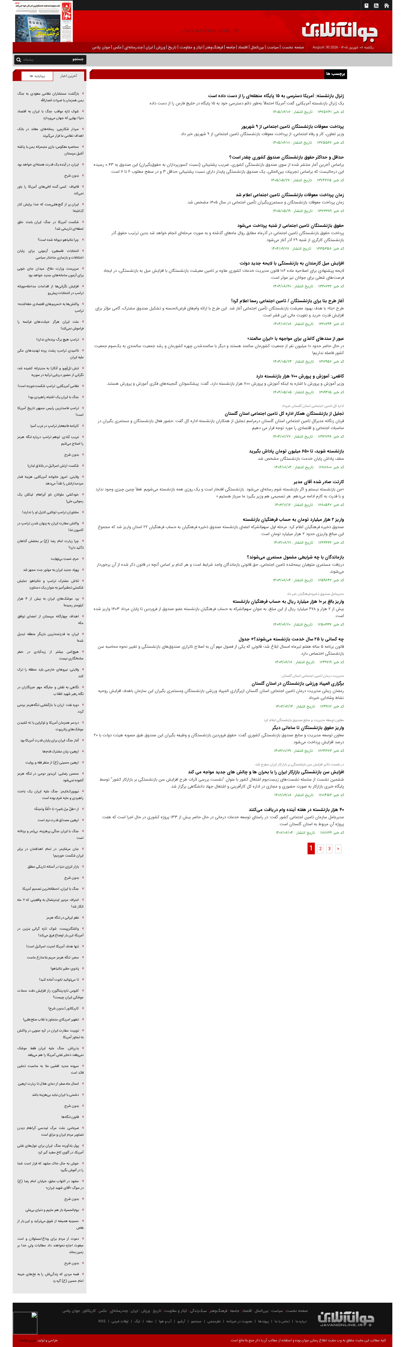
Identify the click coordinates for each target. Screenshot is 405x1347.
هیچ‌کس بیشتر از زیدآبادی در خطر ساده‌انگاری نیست (50, 655)
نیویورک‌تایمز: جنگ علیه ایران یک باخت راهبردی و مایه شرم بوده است (50, 795)
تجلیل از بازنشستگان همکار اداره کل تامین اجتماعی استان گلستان (284, 413)
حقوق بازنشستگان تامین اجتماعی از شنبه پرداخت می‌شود (290, 225)
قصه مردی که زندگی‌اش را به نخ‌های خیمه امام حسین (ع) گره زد (50, 1278)
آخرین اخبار (68, 76)
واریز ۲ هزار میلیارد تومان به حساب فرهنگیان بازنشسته (293, 519)
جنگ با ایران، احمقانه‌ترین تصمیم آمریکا (50, 889)
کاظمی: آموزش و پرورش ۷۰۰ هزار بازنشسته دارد (300, 376)
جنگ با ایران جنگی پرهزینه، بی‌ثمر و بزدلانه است (50, 835)
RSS (102, 1321)
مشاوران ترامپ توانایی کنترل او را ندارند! (50, 512)
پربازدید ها (37, 76)
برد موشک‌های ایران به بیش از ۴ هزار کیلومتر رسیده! (50, 602)
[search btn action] (18, 59)
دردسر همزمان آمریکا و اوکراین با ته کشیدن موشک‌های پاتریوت (50, 726)
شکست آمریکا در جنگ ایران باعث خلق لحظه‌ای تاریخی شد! (50, 226)
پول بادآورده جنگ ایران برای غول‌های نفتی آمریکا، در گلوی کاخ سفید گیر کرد (50, 1149)
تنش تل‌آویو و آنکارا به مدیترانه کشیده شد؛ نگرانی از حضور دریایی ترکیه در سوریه (50, 372)
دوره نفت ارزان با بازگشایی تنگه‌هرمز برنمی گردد (50, 708)
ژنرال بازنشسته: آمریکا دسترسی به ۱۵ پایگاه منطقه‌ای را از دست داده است (276, 95)
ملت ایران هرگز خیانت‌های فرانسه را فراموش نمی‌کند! (50, 325)
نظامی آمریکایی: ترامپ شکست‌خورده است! (48, 386)
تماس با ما (282, 1321)
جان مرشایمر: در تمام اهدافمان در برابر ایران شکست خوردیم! (50, 852)
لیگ (137, 1321)
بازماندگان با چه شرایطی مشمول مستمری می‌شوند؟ (295, 557)
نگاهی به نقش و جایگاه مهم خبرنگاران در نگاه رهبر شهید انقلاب (50, 691)
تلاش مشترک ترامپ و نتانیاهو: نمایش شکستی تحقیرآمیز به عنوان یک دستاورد (50, 584)
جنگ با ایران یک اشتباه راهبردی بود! (53, 397)
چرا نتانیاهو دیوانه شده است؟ (58, 240)
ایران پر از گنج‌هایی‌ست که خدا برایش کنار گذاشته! (50, 208)
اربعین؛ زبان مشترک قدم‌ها (60, 751)
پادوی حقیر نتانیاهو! (65, 968)
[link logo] (333, 27)
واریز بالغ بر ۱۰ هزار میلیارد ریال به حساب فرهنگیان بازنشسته (288, 601)
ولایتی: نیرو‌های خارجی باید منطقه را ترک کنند (50, 673)
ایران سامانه (27, 1340)
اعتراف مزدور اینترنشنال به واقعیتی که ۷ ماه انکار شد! (50, 903)
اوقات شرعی (120, 1321)
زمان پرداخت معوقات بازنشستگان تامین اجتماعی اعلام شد (290, 194)
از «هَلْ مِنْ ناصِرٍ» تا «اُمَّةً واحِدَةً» (56, 809)
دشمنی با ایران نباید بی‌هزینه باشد (55, 1095)
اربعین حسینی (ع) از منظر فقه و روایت (52, 762)
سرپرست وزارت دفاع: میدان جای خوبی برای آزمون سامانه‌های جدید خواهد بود (50, 272)
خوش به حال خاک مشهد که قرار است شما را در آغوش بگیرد (50, 1167)
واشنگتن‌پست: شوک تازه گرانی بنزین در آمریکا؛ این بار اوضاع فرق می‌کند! (50, 932)
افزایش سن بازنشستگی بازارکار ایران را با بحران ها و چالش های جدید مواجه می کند (266, 772)
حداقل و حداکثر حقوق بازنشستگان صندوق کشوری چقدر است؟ (286, 157)
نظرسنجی (214, 1321)
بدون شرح (72, 175)
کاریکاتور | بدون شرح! (63, 1008)
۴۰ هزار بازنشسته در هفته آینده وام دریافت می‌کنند (296, 809)
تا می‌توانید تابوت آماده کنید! (59, 979)
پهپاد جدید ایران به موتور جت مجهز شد (51, 570)
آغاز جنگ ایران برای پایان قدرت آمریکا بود (49, 740)
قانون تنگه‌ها (70, 1117)
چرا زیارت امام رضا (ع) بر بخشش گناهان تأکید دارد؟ (50, 545)
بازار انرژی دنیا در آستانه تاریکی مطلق (53, 867)
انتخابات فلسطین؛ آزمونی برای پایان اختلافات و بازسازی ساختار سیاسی (50, 254)
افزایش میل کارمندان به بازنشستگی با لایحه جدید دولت (292, 263)
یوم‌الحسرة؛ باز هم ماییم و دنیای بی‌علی (52, 1210)
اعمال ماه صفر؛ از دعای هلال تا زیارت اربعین (48, 1084)
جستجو (196, 1321)
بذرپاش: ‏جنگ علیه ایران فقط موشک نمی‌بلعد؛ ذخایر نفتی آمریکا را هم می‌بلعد (50, 1052)
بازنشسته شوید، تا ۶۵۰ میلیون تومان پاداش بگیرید (296, 451)
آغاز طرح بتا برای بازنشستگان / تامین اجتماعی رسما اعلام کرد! (287, 300)
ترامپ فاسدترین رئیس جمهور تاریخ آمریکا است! (50, 412)
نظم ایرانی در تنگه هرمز (63, 917)
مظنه (149, 1321)
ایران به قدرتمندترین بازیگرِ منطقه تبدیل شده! (50, 638)
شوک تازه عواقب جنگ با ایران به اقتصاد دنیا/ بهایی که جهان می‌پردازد (50, 115)
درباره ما (301, 1321)
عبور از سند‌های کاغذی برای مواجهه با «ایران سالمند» (295, 338)
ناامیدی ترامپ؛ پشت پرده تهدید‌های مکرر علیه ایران (50, 354)
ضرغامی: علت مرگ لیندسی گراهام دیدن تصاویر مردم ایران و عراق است (50, 1132)
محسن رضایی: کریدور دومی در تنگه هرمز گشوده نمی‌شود (50, 777)
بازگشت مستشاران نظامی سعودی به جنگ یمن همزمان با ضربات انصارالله (50, 97)
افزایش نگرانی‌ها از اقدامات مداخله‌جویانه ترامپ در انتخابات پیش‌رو (50, 290)
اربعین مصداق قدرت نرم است (58, 820)
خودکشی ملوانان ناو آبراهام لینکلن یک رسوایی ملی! (50, 498)
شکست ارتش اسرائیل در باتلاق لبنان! (53, 466)
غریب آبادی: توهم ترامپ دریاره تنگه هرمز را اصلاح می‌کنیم (50, 440)
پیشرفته (28, 59)
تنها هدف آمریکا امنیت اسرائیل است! (52, 946)
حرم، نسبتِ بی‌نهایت (65, 559)
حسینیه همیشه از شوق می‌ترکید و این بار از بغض (50, 1225)
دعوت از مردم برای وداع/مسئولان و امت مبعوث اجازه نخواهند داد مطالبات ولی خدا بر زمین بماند (50, 1245)
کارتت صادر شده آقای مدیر (319, 481)
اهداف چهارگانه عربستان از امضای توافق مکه (50, 620)
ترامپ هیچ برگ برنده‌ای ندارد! (57, 339)
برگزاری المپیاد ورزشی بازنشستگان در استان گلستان (298, 683)
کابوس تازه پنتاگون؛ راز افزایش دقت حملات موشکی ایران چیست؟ (50, 994)
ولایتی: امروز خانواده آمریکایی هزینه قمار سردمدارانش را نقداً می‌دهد (50, 480)
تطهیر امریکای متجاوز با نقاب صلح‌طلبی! (51, 1019)
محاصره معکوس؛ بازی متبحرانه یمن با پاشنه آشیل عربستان (50, 150)
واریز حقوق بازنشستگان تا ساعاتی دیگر (308, 727)
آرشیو (181, 1321)
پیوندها (263, 1321)
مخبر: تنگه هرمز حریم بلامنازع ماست (53, 957)
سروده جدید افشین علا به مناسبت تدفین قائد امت (50, 1069)
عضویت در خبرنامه (239, 1321)
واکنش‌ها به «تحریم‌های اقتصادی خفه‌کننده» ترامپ (50, 308)
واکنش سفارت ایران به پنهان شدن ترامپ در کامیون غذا (50, 527)
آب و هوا (165, 1321)
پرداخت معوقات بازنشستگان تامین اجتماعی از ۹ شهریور (292, 126)
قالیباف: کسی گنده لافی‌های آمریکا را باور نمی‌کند (50, 190)
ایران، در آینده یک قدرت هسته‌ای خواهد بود (48, 164)
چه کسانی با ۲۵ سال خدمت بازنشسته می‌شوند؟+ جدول (291, 639)
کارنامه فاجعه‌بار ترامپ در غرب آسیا (54, 426)
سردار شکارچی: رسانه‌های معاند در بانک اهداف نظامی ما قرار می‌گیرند (50, 133)
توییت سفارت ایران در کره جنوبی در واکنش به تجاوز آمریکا (50, 1034)
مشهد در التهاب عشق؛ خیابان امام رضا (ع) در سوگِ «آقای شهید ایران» (50, 1185)
